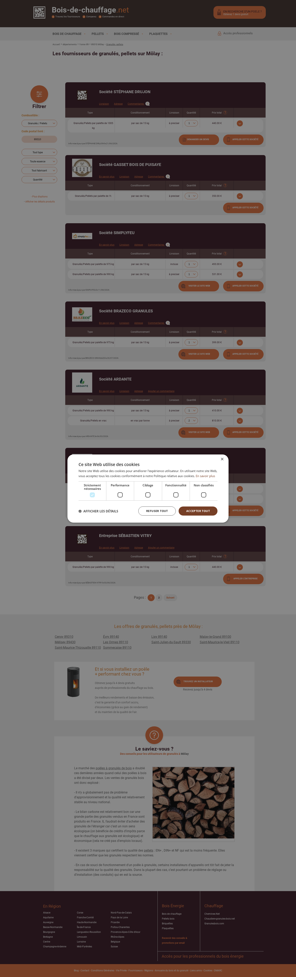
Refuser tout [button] (157, 511)
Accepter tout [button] (198, 511)
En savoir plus (205, 476)
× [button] (222, 459)
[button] (98, 511)
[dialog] (148, 488)
